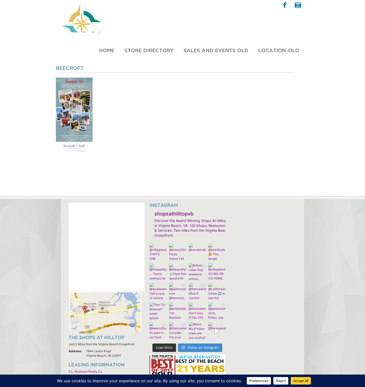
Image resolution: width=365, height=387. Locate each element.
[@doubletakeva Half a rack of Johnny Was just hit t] (158, 291)
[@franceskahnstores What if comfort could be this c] (197, 291)
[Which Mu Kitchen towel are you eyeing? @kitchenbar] (197, 330)
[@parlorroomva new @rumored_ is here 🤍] (177, 291)
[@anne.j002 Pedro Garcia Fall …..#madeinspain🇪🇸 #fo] (177, 252)
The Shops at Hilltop (80, 16)
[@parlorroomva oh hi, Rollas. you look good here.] (216, 311)
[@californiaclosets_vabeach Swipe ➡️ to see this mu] (216, 291)
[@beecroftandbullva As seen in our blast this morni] (158, 330)
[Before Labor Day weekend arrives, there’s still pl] (197, 271)
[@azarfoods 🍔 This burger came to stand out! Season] (216, 252)
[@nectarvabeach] (197, 252)
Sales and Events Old (215, 50)
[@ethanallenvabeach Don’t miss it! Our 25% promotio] (197, 311)
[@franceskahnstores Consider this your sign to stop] (177, 330)
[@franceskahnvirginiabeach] (216, 330)
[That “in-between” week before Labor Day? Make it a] (158, 311)
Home (106, 50)
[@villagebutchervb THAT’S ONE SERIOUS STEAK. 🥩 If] (158, 252)
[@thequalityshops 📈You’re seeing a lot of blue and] (158, 271)
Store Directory (149, 50)
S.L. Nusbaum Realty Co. (86, 371)
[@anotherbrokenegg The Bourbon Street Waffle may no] (177, 311)
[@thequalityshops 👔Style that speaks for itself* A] (177, 271)
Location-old (278, 50)
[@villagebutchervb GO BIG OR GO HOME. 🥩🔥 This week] (216, 271)
